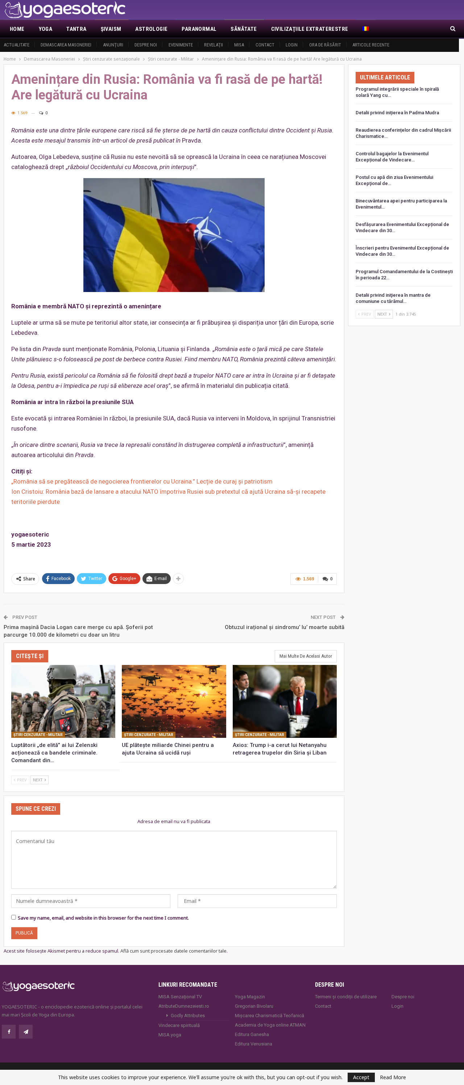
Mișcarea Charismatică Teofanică (269, 1015)
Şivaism (111, 29)
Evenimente (181, 45)
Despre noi (145, 45)
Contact (265, 45)
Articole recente (370, 45)
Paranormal (199, 29)
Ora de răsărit (325, 45)
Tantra (76, 29)
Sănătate (244, 29)
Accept (361, 1077)
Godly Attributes (188, 1015)
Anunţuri (113, 45)
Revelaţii (213, 45)
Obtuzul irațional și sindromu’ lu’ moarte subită (284, 627)
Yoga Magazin (250, 996)
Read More (393, 1077)
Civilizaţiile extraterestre (309, 29)
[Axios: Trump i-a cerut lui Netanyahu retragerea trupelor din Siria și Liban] (285, 701)
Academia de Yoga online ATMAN (270, 1025)
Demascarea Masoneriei (66, 45)
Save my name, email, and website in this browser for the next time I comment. (103, 918)
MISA (239, 45)
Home (17, 29)
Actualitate (16, 45)
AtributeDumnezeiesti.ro (183, 1006)
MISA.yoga (169, 1034)
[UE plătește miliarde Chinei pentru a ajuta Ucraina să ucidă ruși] (174, 701)
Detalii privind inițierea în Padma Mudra (397, 112)
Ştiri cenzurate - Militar (38, 735)
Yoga (46, 29)
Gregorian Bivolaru (254, 1006)
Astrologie (151, 29)
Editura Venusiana (253, 1044)
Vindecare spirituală (179, 1025)
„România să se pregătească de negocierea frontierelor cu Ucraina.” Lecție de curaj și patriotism (142, 481)
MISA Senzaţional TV (180, 996)
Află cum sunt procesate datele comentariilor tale (173, 951)
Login (292, 45)
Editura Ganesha (252, 1034)
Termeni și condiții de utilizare (346, 996)
